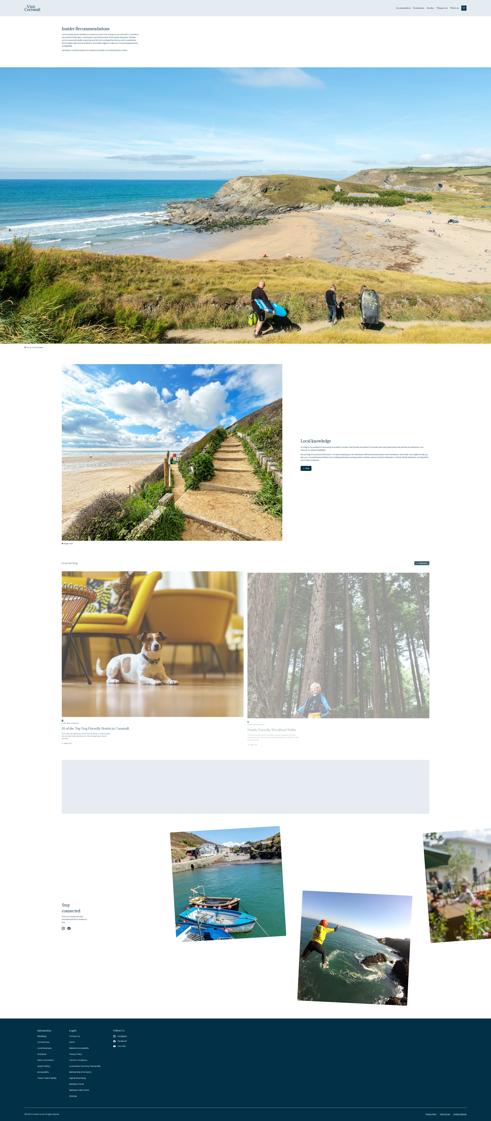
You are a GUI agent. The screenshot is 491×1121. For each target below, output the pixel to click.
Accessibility (43, 1072)
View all (103, 785)
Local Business (44, 1048)
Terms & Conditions (78, 1060)
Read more (67, 742)
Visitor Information (45, 1060)
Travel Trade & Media (46, 1078)
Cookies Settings (459, 1114)
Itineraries (41, 1054)
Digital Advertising (77, 1078)
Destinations (418, 8)
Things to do (442, 8)
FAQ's (72, 1042)
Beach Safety (43, 1066)
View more (423, 562)
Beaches (430, 8)
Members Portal (76, 1084)
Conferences (43, 1042)
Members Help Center (79, 1090)
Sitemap (73, 1096)
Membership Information (80, 1072)
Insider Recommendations (70, 722)
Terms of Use (445, 1114)
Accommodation (403, 8)
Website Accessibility (79, 1048)
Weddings (42, 1036)
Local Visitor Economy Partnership (85, 1066)
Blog (307, 468)
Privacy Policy (75, 1054)
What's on (454, 8)
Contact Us (74, 1036)
